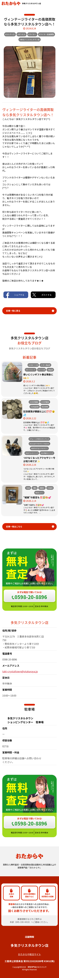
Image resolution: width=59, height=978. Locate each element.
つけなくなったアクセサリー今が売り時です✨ (39, 459)
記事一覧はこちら (14, 526)
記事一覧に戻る (13, 310)
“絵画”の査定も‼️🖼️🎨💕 (37, 497)
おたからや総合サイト (29, 954)
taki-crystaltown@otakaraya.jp (20, 671)
